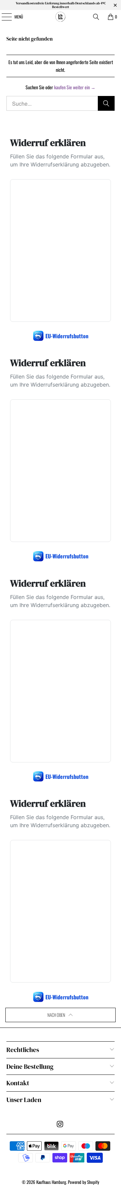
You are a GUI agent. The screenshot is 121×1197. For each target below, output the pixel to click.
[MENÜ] (3, 16)
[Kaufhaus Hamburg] (60, 16)
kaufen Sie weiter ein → (74, 87)
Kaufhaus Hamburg (51, 1182)
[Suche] (106, 103)
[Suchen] (96, 16)
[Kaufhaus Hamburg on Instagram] (60, 1124)
